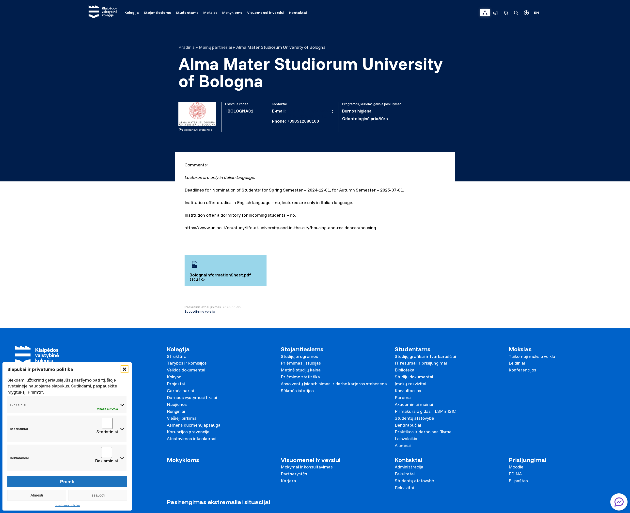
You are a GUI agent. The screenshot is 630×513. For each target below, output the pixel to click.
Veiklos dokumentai (186, 370)
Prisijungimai (528, 460)
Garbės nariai (180, 390)
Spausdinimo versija (200, 311)
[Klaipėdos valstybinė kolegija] (103, 12)
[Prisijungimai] (485, 12)
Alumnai (403, 445)
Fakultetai (405, 474)
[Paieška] (516, 12)
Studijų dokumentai (414, 377)
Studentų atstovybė (414, 418)
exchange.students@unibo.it (301, 116)
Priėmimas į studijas (301, 363)
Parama (403, 397)
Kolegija (178, 349)
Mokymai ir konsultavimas (307, 467)
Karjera (288, 480)
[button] (124, 369)
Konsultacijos (408, 390)
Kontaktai (409, 460)
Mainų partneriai (215, 47)
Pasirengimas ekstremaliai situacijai (218, 502)
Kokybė (174, 377)
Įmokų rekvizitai (410, 383)
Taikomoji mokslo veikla (532, 356)
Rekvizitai (404, 487)
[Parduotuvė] (505, 12)
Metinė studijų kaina (301, 370)
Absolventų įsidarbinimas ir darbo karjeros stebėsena (334, 383)
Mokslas (520, 349)
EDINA (515, 474)
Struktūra (177, 356)
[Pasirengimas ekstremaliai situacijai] (495, 12)
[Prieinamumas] (526, 12)
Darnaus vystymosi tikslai (192, 397)
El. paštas (518, 480)
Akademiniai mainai (414, 404)
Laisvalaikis (406, 438)
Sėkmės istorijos (297, 390)
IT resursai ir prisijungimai (421, 363)
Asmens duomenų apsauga (193, 425)
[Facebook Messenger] (619, 502)
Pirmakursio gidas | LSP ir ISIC (425, 411)
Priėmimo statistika (300, 377)
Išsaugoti (98, 495)
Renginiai (176, 411)
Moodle (516, 467)
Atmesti (37, 495)
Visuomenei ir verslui (311, 460)
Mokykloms (183, 460)
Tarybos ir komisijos (187, 363)
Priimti (67, 481)
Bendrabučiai (408, 425)
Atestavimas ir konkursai (191, 438)
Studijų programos (299, 356)
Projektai (176, 383)
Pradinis (186, 47)
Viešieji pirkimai (182, 418)
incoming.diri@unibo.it (309, 111)
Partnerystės (294, 474)
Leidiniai (517, 363)
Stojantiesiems (302, 349)
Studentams (412, 349)
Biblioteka (404, 370)
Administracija (409, 467)
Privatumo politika (67, 505)
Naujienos (177, 404)
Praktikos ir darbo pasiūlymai (424, 431)
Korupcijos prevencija (188, 431)
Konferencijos (522, 370)
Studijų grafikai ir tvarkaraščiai (425, 356)
